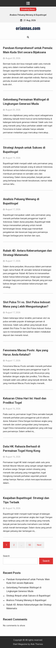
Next (39, 545)
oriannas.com (28, 28)
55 (29, 545)
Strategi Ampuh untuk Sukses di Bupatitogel (28, 595)
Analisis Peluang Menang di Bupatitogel (28, 15)
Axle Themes (37, 644)
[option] (28, 15)
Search (6, 556)
